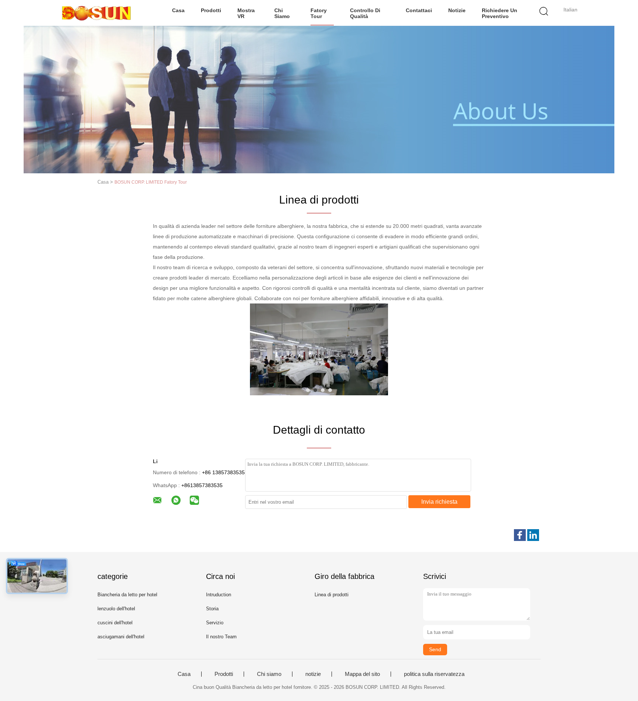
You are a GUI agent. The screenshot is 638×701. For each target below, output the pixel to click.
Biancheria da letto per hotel (127, 594)
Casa (178, 10)
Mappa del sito (362, 674)
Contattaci (419, 10)
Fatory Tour (319, 13)
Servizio (214, 622)
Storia (212, 608)
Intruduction (218, 594)
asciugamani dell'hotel (120, 636)
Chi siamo (282, 13)
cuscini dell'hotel (115, 622)
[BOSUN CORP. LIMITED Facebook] (520, 535)
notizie (457, 10)
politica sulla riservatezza (434, 674)
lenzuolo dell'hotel (116, 608)
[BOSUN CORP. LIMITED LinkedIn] (533, 535)
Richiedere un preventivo (499, 13)
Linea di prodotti (332, 594)
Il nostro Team (221, 636)
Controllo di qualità (365, 13)
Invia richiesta (439, 502)
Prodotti (211, 10)
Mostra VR (246, 13)
